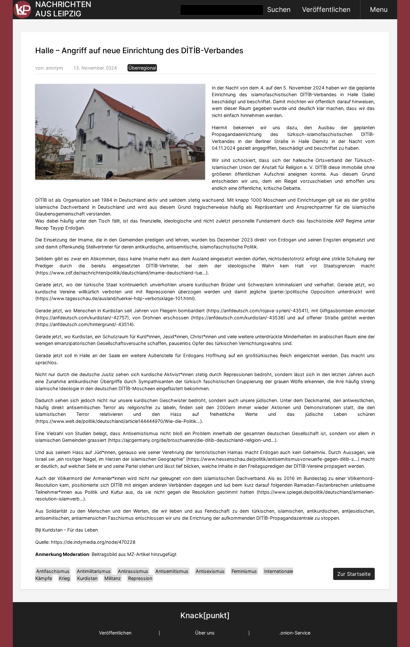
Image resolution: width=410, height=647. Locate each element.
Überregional (142, 68)
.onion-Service (294, 632)
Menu (379, 9)
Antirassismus (133, 571)
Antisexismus (210, 571)
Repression (140, 578)
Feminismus (244, 571)
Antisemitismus (171, 571)
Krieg (64, 578)
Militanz (112, 578)
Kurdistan (87, 578)
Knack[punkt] (205, 615)
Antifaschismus (53, 571)
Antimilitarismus (94, 571)
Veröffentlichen (326, 9)
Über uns (205, 632)
